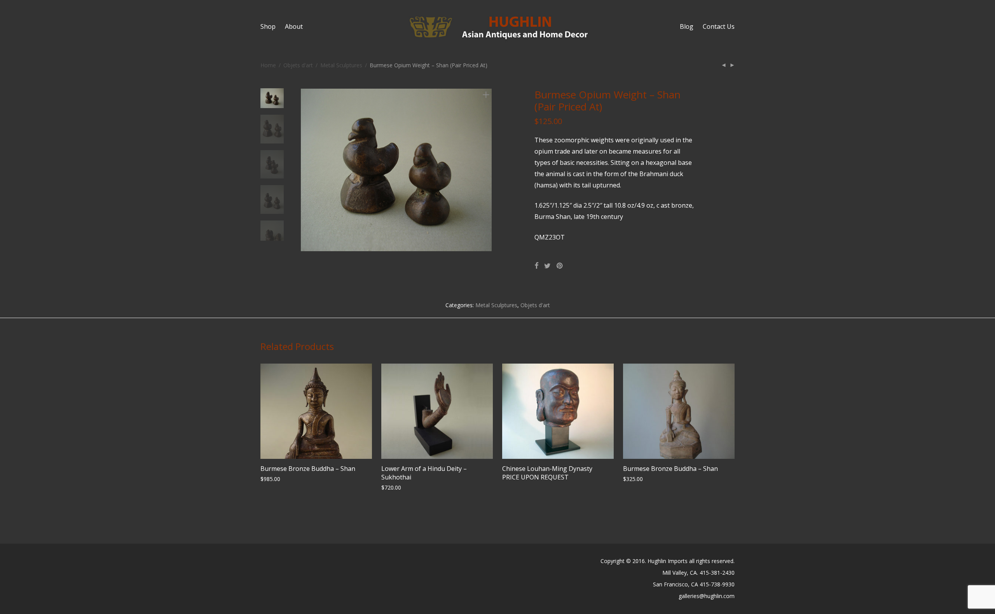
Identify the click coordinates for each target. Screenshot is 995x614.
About (294, 26)
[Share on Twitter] (547, 265)
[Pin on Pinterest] (560, 265)
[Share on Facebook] (536, 265)
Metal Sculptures (341, 65)
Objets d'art (298, 65)
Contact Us (719, 26)
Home (268, 65)
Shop (268, 26)
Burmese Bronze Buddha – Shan (307, 468)
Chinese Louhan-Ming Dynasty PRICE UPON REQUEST (547, 472)
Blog (686, 26)
